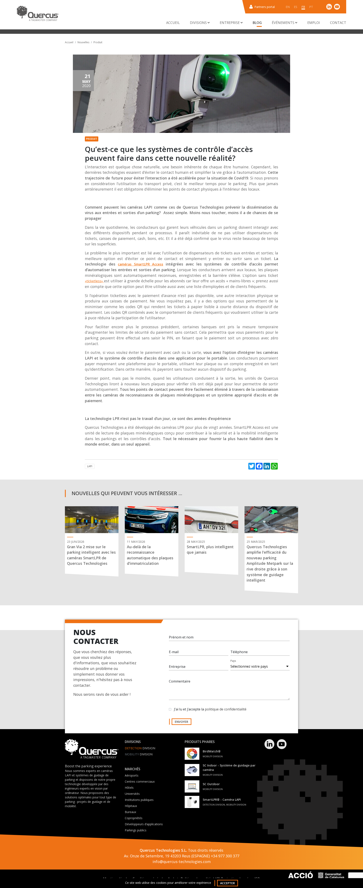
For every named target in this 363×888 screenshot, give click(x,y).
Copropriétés (133, 818)
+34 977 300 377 (225, 855)
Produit (97, 42)
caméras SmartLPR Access (140, 264)
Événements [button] (283, 22)
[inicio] (38, 13)
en (288, 7)
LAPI (89, 466)
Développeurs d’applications (144, 824)
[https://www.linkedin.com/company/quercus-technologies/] (329, 6)
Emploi (313, 22)
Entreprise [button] (230, 22)
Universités (132, 794)
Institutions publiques (139, 800)
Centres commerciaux (140, 781)
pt (311, 7)
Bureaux (130, 812)
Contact (338, 22)
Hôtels (129, 788)
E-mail (174, 652)
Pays (233, 661)
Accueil (173, 22)
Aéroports (131, 775)
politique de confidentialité (225, 709)
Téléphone (239, 652)
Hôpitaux (131, 806)
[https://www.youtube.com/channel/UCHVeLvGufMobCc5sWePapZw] (337, 6)
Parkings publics (135, 830)
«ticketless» (94, 281)
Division (140, 748)
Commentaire (179, 681)
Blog (257, 22)
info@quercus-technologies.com (182, 861)
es (295, 7)
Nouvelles (83, 42)
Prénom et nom (181, 637)
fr (303, 7)
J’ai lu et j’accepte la (210, 709)
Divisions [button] (199, 22)
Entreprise (177, 666)
